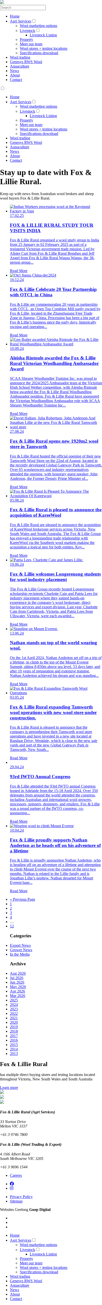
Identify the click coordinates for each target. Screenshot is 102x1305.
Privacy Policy (21, 1197)
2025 (14, 1000)
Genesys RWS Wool (26, 62)
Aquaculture (19, 66)
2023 (14, 1009)
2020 (14, 1022)
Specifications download (39, 53)
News (14, 71)
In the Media (20, 954)
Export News (20, 945)
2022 (14, 1013)
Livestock (27, 30)
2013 (14, 1053)
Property (26, 39)
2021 (14, 1018)
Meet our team (31, 44)
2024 (14, 1004)
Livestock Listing (43, 35)
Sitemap (16, 1201)
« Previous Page (22, 899)
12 (12, 926)
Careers (16, 1175)
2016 (14, 1040)
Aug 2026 (18, 973)
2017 (14, 1036)
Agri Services (20, 21)
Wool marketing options (38, 26)
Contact (16, 79)
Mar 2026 (17, 996)
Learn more (9, 1087)
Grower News (21, 950)
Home (15, 16)
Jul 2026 (16, 978)
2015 (14, 1045)
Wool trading (20, 57)
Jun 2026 (17, 982)
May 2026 (18, 987)
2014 (14, 1049)
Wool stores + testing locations (43, 48)
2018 (14, 1031)
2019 (14, 1027)
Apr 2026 (17, 991)
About (15, 75)
